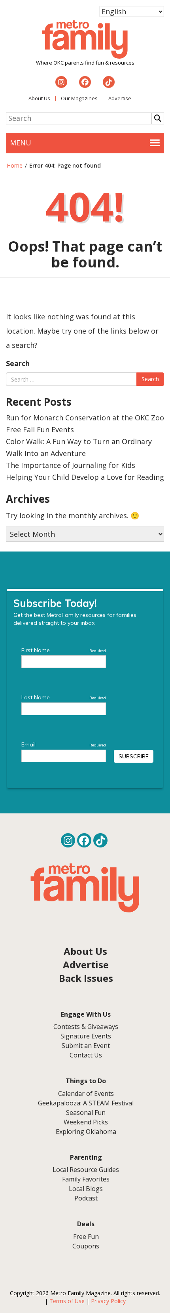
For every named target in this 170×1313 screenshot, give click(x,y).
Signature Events (85, 1036)
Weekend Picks (86, 1122)
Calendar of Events (86, 1093)
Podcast (86, 1198)
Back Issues (86, 978)
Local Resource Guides (86, 1169)
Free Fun (86, 1236)
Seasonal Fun (86, 1112)
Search (18, 363)
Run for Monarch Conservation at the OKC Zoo (85, 417)
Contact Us (86, 1055)
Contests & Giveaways (85, 1026)
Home (15, 165)
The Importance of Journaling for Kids (70, 465)
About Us (39, 98)
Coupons (85, 1246)
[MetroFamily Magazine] (85, 39)
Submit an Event (86, 1045)
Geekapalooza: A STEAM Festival (86, 1103)
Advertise (119, 98)
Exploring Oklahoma (86, 1131)
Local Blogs (86, 1188)
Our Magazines (79, 98)
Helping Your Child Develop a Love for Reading (85, 477)
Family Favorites (86, 1179)
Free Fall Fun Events (40, 429)
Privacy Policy (108, 1301)
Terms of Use (67, 1301)
